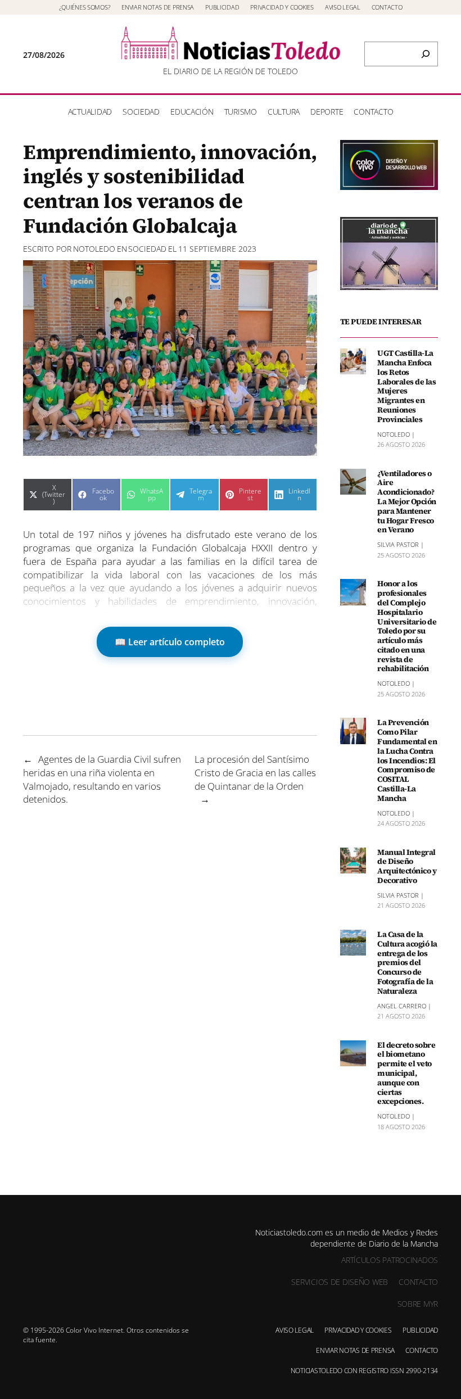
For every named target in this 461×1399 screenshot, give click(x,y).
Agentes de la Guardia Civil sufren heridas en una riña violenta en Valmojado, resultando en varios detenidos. (102, 779)
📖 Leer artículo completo (170, 642)
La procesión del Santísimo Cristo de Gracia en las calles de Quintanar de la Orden (255, 773)
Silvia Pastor (398, 544)
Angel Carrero (401, 1006)
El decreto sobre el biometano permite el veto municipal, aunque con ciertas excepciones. (406, 1073)
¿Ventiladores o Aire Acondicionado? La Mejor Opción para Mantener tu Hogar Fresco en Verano (406, 502)
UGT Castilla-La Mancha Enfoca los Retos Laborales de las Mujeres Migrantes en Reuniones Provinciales (406, 386)
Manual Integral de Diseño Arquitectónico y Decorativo (406, 866)
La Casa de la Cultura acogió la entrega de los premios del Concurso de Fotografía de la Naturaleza (407, 963)
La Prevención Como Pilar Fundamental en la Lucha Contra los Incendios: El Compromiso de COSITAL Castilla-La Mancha (407, 760)
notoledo (94, 248)
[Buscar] (425, 54)
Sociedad (147, 248)
